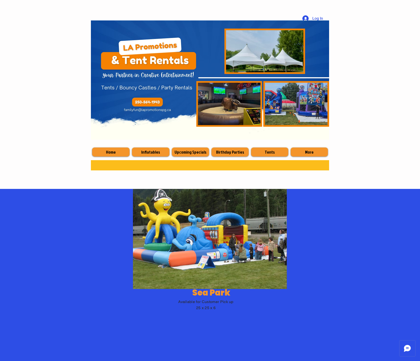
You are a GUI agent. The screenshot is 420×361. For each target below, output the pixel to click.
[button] (210, 239)
